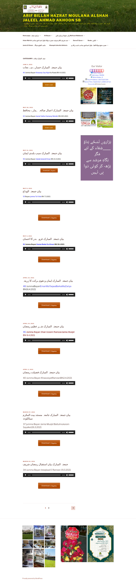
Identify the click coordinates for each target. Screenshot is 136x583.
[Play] (26, 78)
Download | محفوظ (49, 170)
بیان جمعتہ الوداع (32, 191)
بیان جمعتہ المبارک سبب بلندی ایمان (42, 153)
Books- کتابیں (92, 40)
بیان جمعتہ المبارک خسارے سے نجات (42, 67)
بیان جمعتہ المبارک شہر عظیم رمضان (43, 326)
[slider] (71, 78)
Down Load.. (49, 85)
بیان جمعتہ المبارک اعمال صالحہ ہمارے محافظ (48, 110)
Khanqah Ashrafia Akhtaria (58, 45)
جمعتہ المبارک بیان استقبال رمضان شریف (45, 464)
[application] (49, 78)
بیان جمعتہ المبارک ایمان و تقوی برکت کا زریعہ (48, 280)
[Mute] (67, 78)
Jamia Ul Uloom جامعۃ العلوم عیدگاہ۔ (34, 45)
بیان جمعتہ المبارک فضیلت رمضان (41, 372)
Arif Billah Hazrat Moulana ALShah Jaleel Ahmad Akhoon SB (65, 17)
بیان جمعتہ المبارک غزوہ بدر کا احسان (43, 238)
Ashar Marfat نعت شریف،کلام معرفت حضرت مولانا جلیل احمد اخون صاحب (45, 40)
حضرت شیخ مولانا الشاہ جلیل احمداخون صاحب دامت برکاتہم (89, 45)
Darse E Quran (78, 40)
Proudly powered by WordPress (32, 578)
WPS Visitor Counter (100, 84)
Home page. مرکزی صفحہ (31, 35)
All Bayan (47, 35)
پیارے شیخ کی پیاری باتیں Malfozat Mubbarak (69, 35)
